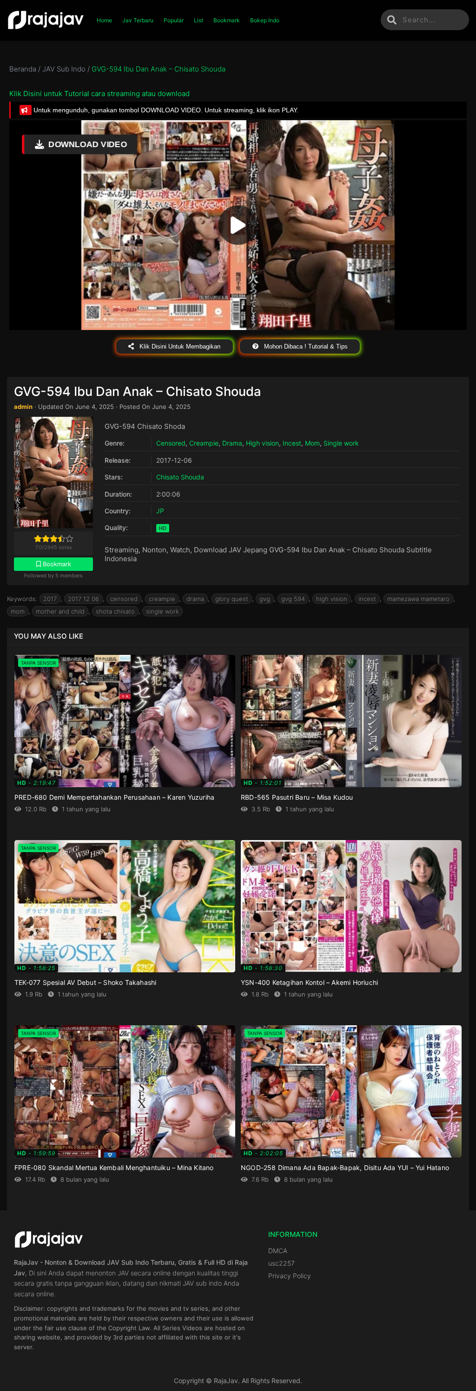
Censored (170, 443)
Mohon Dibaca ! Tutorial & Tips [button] (305, 346)
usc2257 (281, 1263)
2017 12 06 (83, 598)
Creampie (203, 443)
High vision (262, 443)
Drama (232, 443)
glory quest (231, 598)
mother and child (60, 611)
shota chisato (115, 611)
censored (124, 598)
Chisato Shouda (180, 477)
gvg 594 (293, 598)
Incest (292, 443)
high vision (331, 598)
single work (162, 611)
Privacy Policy (289, 1276)
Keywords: (22, 598)
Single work (341, 443)
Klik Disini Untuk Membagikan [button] (179, 346)
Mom (312, 443)
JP (160, 511)
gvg (264, 598)
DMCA (277, 1251)
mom (18, 611)
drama (195, 598)
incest (367, 598)
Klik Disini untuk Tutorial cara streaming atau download (99, 93)
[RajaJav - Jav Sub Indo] (46, 20)
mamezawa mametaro (418, 598)
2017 (50, 598)
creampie (162, 598)
